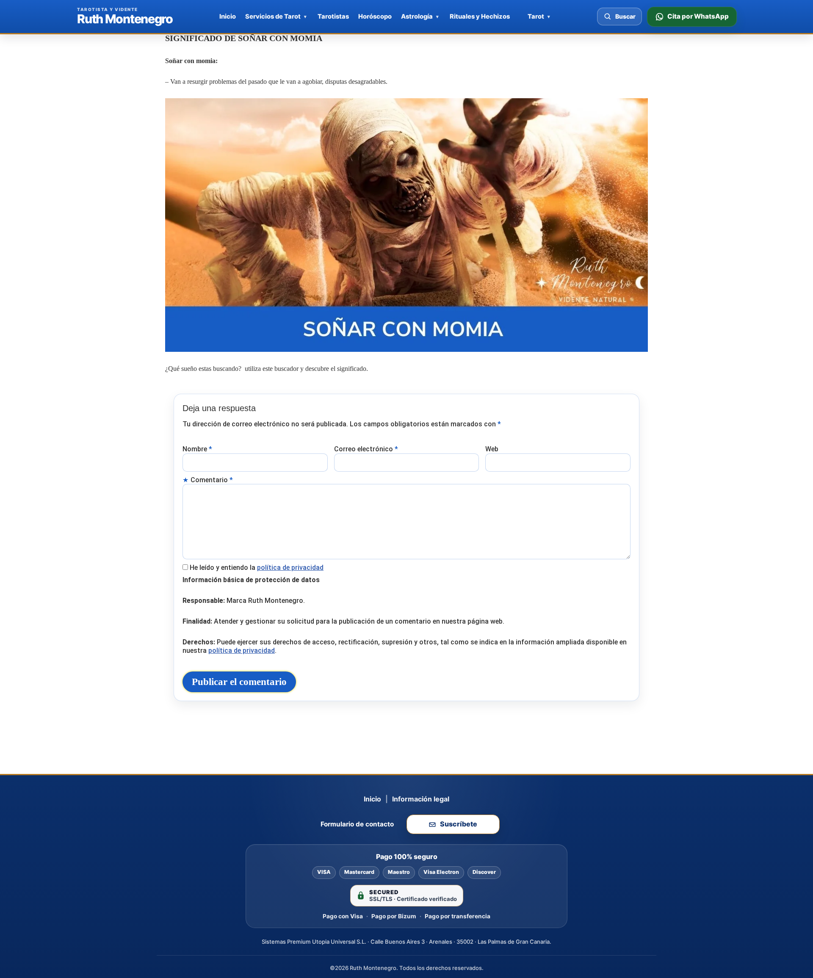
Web (491, 449)
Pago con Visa (343, 916)
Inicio (227, 16)
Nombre (197, 449)
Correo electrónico (366, 449)
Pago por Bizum (393, 916)
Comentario (212, 480)
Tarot (536, 16)
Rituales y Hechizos (480, 16)
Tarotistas (333, 16)
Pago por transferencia (457, 916)
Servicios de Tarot (273, 16)
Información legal (420, 799)
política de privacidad (290, 568)
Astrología (417, 16)
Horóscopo (375, 16)
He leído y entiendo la (257, 568)
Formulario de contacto (357, 824)
